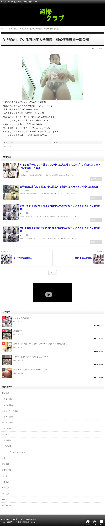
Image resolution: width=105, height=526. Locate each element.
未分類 (4, 476)
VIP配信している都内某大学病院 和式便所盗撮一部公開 (46, 40)
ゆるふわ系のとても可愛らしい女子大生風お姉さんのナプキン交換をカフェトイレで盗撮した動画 (60, 166)
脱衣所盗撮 (6, 505)
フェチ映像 (6, 440)
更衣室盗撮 (6, 470)
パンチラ (5, 434)
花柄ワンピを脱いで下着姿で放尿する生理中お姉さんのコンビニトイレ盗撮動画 (60, 208)
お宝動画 (5, 393)
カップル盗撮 (7, 405)
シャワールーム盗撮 (10, 411)
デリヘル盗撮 (7, 422)
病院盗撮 (5, 494)
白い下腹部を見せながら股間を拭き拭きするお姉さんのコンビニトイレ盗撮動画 (60, 230)
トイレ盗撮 (98, 49)
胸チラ (4, 499)
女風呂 (4, 458)
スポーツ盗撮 (7, 417)
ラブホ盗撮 (6, 446)
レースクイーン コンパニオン (14, 452)
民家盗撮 (5, 482)
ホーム (52, 273)
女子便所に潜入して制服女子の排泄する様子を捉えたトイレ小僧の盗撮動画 (59, 186)
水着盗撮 (5, 488)
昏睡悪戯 (5, 464)
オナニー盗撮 (7, 399)
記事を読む (95, 179)
